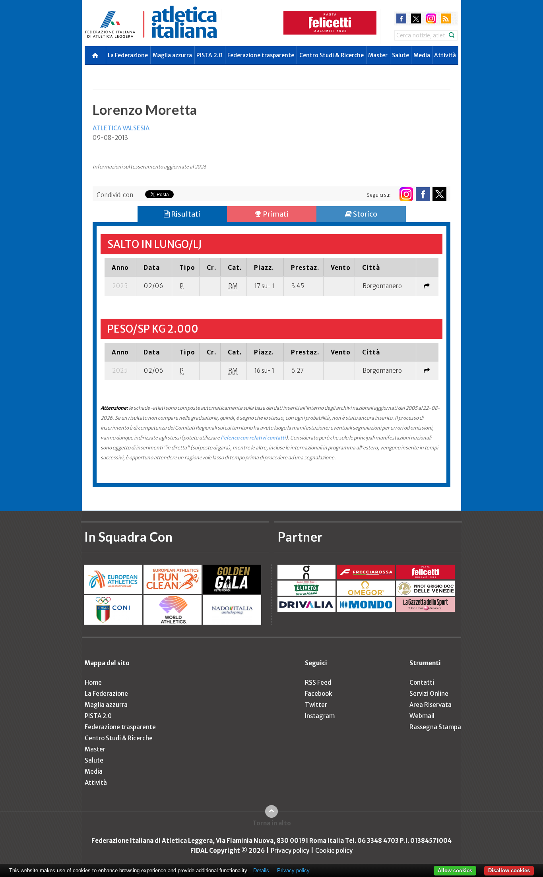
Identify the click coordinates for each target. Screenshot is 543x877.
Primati (275, 214)
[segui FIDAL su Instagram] (406, 194)
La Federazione (128, 55)
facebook (401, 18)
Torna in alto (271, 823)
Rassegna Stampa (435, 727)
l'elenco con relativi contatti (253, 438)
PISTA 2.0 (209, 55)
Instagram (320, 716)
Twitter (316, 705)
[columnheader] (120, 267)
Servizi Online (428, 693)
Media (421, 55)
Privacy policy (290, 850)
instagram (431, 18)
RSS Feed (318, 682)
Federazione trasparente (260, 55)
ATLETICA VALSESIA (121, 128)
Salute (400, 55)
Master (378, 55)
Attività (445, 55)
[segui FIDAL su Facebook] (423, 194)
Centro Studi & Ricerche (331, 55)
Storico (364, 214)
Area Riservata (430, 705)
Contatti (421, 682)
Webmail (421, 716)
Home (93, 682)
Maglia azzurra (172, 55)
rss (446, 18)
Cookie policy (334, 850)
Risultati (185, 214)
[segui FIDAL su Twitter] (439, 194)
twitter (416, 18)
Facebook (318, 693)
